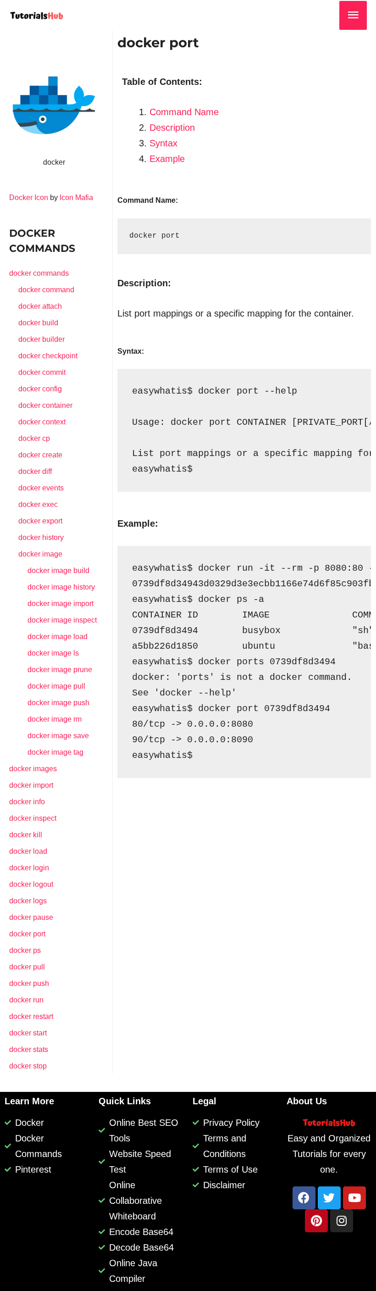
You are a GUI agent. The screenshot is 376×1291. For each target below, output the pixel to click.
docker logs (28, 901)
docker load (28, 851)
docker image (40, 554)
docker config (40, 389)
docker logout (31, 884)
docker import (31, 785)
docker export (40, 521)
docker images (33, 769)
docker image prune (60, 669)
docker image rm (55, 719)
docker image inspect (62, 620)
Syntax (163, 143)
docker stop (28, 1066)
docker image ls (53, 653)
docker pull (27, 967)
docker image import (61, 603)
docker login (29, 868)
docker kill (25, 835)
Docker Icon (28, 197)
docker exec (38, 504)
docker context (42, 422)
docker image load (58, 636)
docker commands (39, 273)
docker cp (34, 438)
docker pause (31, 917)
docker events (41, 488)
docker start (28, 1033)
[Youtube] (354, 1197)
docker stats (28, 1049)
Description (172, 127)
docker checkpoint (47, 356)
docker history (41, 537)
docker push (29, 983)
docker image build (58, 570)
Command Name (184, 112)
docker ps (25, 950)
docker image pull (56, 686)
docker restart (31, 1016)
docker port (27, 934)
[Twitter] (329, 1197)
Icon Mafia (76, 197)
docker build (38, 323)
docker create (40, 455)
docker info (27, 802)
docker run (26, 1000)
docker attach (40, 306)
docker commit (42, 372)
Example (167, 159)
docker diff (35, 471)
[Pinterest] (316, 1220)
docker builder (41, 339)
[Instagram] (341, 1220)
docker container (45, 405)
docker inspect (32, 818)
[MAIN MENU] (353, 15)
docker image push (58, 703)
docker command (46, 290)
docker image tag (55, 752)
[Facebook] (304, 1197)
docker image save (58, 736)
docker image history (61, 587)
